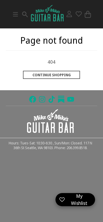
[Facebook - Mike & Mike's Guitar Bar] (32, 99)
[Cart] (87, 14)
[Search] (25, 14)
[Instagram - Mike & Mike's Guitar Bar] (42, 99)
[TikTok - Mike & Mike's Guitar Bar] (51, 99)
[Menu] (15, 14)
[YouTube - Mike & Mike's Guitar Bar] (70, 99)
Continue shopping (51, 75)
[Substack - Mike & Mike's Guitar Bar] (61, 99)
